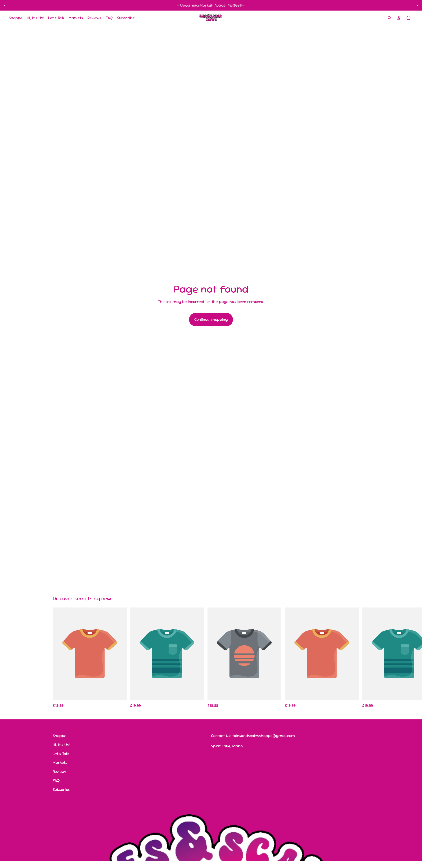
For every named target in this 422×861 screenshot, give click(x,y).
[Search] (389, 18)
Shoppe (59, 735)
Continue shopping (211, 319)
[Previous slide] (5, 5)
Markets (60, 762)
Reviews (60, 771)
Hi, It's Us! (61, 744)
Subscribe (61, 789)
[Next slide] (417, 5)
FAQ (56, 780)
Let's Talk (61, 753)
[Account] (399, 18)
